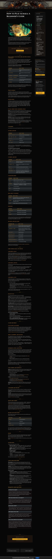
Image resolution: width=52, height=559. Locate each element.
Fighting (38, 30)
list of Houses (24, 273)
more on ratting (26, 374)
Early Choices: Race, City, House (40, 33)
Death (37, 50)
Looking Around (39, 27)
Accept (37, 557)
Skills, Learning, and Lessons (40, 41)
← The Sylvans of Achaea (12, 550)
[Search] (44, 8)
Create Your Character (40, 93)
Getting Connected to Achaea (39, 16)
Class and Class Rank (39, 40)
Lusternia (44, 0)
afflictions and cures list (20, 429)
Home (7, 11)
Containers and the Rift (39, 46)
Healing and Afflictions (39, 49)
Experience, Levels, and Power (39, 43)
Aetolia (41, 0)
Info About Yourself (39, 29)
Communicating (39, 28)
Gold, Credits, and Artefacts (39, 45)
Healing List (21, 244)
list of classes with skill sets (14, 332)
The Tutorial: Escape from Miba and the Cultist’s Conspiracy (39, 19)
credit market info (26, 379)
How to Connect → (28, 550)
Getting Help (38, 51)
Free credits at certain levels (14, 378)
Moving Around (39, 26)
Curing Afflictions (26, 244)
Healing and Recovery (39, 31)
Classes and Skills (39, 39)
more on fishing (21, 375)
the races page (23, 260)
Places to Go (38, 38)
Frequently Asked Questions (39, 54)
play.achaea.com (20, 50)
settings (33, 558)
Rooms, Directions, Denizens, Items (39, 23)
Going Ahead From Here (40, 52)
